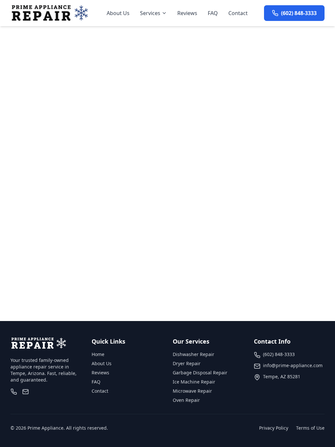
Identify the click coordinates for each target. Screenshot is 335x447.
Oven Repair (186, 400)
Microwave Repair (192, 391)
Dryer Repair (187, 363)
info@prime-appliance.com (293, 365)
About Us (118, 13)
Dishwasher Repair (193, 354)
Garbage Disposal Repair (200, 372)
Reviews (187, 13)
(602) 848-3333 (279, 354)
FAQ (213, 13)
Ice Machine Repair (194, 382)
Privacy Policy (273, 428)
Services (150, 13)
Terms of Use (310, 428)
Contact (238, 13)
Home (98, 354)
